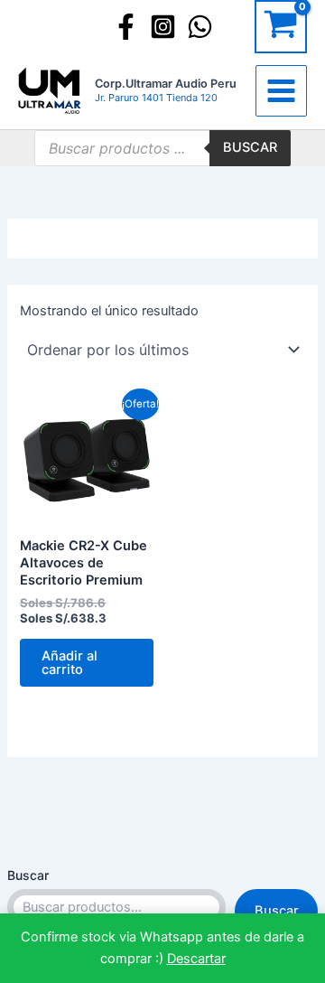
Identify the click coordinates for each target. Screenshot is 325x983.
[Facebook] (126, 27)
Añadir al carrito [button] (70, 663)
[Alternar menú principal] (281, 91)
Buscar (28, 875)
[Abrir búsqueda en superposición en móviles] (162, 148)
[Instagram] (163, 27)
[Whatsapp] (200, 27)
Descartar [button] (196, 958)
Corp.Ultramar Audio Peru (166, 83)
